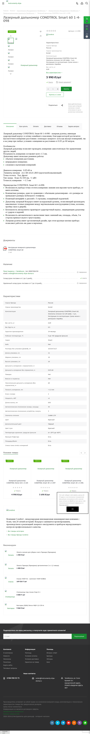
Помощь (28, 653)
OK (73, 509)
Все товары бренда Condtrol (18, 535)
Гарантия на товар (32, 662)
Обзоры (50, 659)
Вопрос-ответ (52, 653)
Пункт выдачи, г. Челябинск (14, 271)
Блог (48, 662)
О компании (8, 653)
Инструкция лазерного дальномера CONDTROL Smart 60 (22, 248)
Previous (81, 453)
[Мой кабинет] (82, 3)
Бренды (50, 656)
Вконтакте (52, 723)
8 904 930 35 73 (13, 678)
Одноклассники (74, 723)
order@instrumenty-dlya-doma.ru (21, 273)
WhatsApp (85, 723)
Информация (30, 649)
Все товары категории (16, 531)
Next (11, 74)
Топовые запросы (10, 668)
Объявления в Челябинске (13, 712)
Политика (7, 662)
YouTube (68, 723)
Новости (6, 656)
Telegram (63, 723)
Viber (79, 723)
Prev (11, 36)
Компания (7, 649)
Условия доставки (32, 659)
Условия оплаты (31, 656)
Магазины (7, 659)
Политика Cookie (63, 505)
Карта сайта (7, 665)
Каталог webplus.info (11, 714)
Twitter (57, 723)
